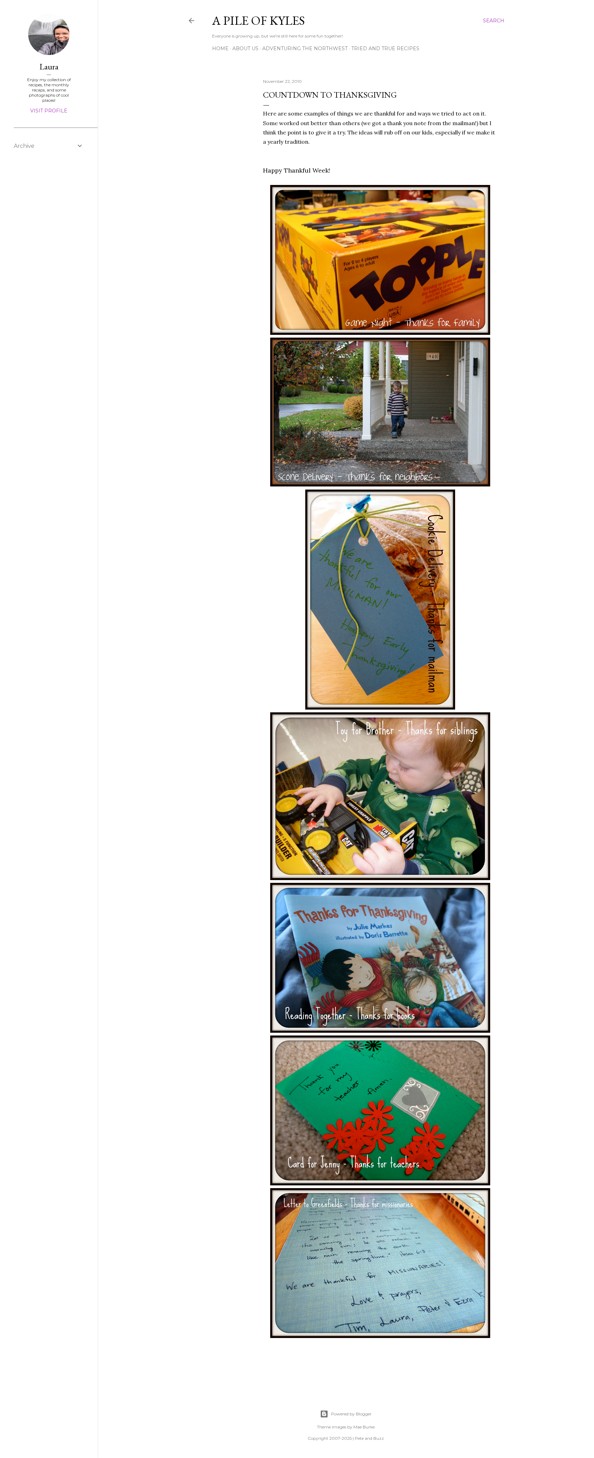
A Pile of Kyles (258, 20)
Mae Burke (364, 1426)
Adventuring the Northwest (305, 48)
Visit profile (48, 111)
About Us (245, 48)
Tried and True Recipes (385, 48)
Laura (49, 66)
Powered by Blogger (351, 1413)
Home (220, 48)
